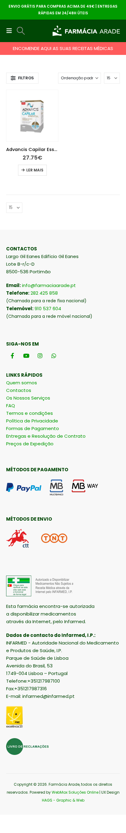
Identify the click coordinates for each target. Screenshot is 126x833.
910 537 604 (48, 308)
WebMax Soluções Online (75, 792)
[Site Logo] (86, 31)
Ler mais (34, 170)
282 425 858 (44, 293)
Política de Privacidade (32, 421)
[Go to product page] (32, 116)
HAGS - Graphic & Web (63, 800)
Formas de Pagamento (32, 428)
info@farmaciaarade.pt (49, 285)
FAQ (10, 405)
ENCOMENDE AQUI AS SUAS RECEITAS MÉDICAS (63, 48)
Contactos (18, 390)
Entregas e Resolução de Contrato (46, 436)
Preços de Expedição (30, 443)
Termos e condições (29, 413)
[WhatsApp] (53, 355)
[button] (11, 31)
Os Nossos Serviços (28, 398)
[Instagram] (40, 355)
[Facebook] (12, 355)
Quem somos (21, 382)
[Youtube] (26, 355)
